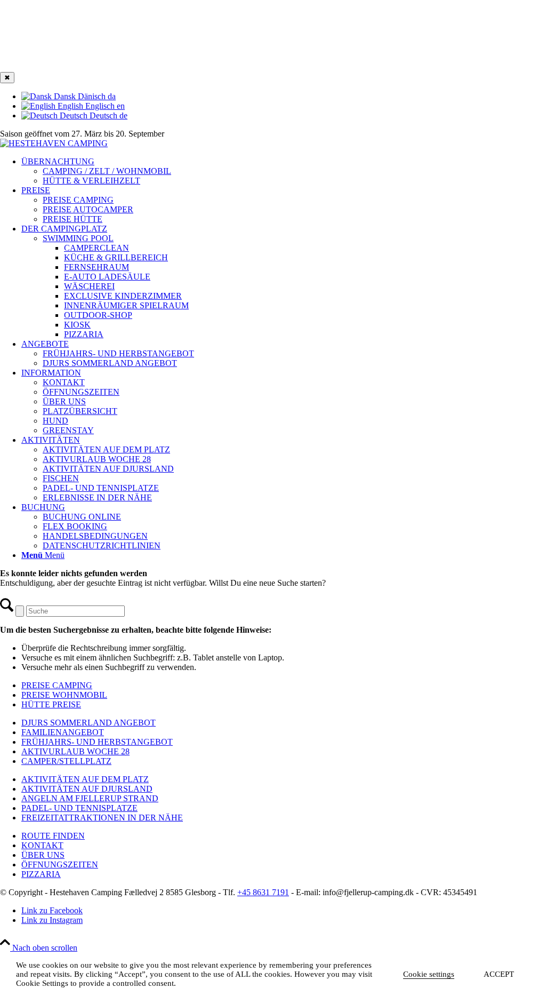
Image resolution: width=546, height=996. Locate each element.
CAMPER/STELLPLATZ (66, 761)
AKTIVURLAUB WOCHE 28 (75, 751)
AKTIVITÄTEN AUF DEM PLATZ (85, 779)
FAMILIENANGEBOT (62, 732)
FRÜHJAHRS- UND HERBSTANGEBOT (97, 741)
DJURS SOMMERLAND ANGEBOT (88, 722)
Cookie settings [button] (428, 974)
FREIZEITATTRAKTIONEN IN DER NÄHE (102, 817)
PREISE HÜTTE (72, 219)
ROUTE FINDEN (53, 835)
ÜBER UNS (43, 854)
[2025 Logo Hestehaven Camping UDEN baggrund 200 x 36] (54, 143)
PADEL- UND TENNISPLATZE (79, 807)
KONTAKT (42, 845)
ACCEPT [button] (499, 974)
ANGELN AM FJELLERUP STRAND (89, 798)
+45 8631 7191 (263, 892)
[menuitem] (283, 171)
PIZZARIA (41, 874)
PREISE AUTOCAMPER (88, 209)
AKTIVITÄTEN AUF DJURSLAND (86, 788)
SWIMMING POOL (78, 238)
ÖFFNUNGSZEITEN (59, 864)
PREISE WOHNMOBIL (64, 694)
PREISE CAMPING (78, 199)
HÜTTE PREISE (51, 704)
